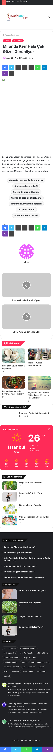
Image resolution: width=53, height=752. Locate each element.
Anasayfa (8, 35)
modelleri (15, 671)
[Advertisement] (37, 14)
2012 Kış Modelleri (27, 653)
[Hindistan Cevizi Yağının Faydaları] (13, 355)
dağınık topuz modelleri (40, 662)
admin (8, 58)
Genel (16, 35)
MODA (6, 671)
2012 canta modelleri (28, 648)
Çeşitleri (7, 676)
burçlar (24, 662)
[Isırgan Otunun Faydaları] (9, 485)
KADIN (41, 667)
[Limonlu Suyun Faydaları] (9, 509)
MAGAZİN (18, 41)
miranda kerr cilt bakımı (26, 192)
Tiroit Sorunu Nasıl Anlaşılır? (32, 590)
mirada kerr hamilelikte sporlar (27, 180)
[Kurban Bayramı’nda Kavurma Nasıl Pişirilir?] (13, 382)
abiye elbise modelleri (12, 658)
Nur (9, 721)
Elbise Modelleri (29, 667)
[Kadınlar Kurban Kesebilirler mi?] (39, 354)
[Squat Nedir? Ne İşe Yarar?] (9, 497)
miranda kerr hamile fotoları (27, 203)
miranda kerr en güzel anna (26, 197)
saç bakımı (41, 671)
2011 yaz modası (10, 648)
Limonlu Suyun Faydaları (16, 1)
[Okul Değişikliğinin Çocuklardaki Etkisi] (9, 520)
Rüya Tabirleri (28, 671)
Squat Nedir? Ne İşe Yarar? (31, 493)
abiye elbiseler (42, 653)
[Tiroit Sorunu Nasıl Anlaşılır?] (9, 594)
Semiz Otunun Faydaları (30, 602)
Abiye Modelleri (30, 658)
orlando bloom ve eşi (27, 215)
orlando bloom (27, 209)
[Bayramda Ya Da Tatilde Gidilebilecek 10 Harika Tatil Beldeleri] (39, 383)
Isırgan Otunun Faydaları (30, 482)
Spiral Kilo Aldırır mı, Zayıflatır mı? (26, 721)
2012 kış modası (10, 653)
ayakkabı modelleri (11, 662)
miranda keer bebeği (27, 186)
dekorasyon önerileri (11, 667)
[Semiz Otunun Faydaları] (9, 607)
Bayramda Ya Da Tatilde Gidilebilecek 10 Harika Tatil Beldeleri (38, 395)
